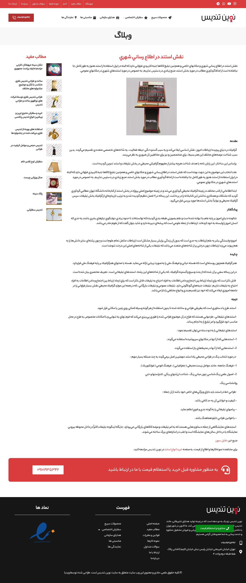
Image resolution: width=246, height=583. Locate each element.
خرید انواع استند (173, 449)
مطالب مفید (153, 529)
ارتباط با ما (154, 553)
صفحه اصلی (153, 524)
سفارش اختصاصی (111, 529)
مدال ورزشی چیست (33, 178)
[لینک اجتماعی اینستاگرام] (235, 4)
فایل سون (221, 441)
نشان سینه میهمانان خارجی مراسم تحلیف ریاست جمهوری (28, 67)
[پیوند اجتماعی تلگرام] (218, 4)
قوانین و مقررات (151, 535)
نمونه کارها (153, 541)
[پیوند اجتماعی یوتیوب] (229, 4)
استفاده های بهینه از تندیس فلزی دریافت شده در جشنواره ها (26, 131)
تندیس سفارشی (34, 210)
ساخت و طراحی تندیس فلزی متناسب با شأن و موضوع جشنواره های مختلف (28, 85)
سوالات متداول (152, 547)
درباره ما (155, 558)
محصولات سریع (113, 524)
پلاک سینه (37, 194)
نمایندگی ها (114, 547)
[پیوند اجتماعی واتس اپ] (223, 4)
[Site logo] (218, 17)
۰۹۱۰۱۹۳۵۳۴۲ (23, 17)
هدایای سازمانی (112, 535)
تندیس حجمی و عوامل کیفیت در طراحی (26, 147)
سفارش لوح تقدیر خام (31, 162)
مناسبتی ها (115, 541)
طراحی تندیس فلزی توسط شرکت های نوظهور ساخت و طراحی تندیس (26, 101)
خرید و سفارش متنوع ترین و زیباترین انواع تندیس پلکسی (28, 115)
